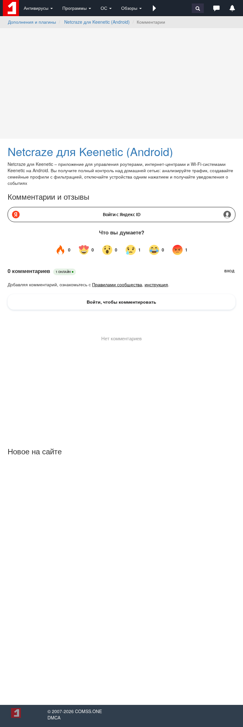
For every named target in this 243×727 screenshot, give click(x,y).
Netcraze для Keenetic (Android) (97, 22)
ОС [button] (105, 8)
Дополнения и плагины (32, 22)
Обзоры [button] (130, 8)
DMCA (53, 717)
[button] (154, 8)
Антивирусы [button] (37, 8)
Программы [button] (75, 8)
